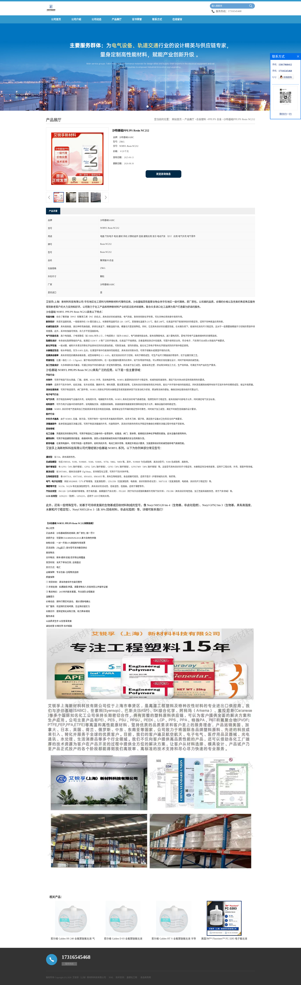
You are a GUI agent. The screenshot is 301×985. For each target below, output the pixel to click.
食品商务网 (145, 977)
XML (111, 977)
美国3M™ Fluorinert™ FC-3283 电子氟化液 (224, 938)
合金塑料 (201, 119)
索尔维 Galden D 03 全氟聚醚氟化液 (123, 938)
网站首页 (177, 119)
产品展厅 (117, 19)
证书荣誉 (137, 19)
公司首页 (56, 19)
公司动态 (96, 19)
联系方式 (157, 19)
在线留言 (177, 19)
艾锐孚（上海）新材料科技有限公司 (89, 977)
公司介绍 (76, 19)
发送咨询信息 (163, 174)
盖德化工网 (132, 977)
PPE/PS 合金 (215, 119)
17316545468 (234, 11)
